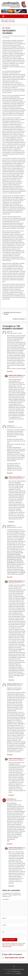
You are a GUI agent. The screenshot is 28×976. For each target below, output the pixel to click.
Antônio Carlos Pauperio (19, 36)
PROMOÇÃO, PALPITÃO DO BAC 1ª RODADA (13, 313)
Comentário (5, 899)
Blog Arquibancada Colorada (14, 957)
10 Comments (5, 37)
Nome (4, 918)
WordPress (19, 973)
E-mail (4, 925)
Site (3, 932)
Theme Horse (16, 971)
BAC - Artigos (6, 28)
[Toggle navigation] (3, 16)
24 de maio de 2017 (7, 36)
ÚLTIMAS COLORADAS (18, 319)
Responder (10, 371)
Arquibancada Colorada (18, 969)
